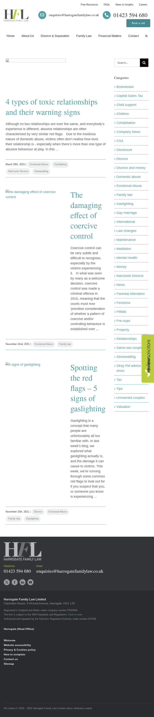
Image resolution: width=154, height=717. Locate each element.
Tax (119, 380)
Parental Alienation (130, 294)
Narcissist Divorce (18, 171)
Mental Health (126, 258)
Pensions (123, 303)
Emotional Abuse (39, 164)
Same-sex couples (130, 348)
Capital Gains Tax (129, 96)
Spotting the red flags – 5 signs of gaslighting (88, 388)
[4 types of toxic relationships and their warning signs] (36, 77)
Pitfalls (121, 312)
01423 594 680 (130, 15)
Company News (128, 132)
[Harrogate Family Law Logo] (16, 11)
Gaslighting (60, 164)
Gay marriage (126, 213)
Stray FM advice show (128, 368)
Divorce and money (131, 168)
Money (121, 267)
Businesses (125, 87)
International (125, 222)
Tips (119, 389)
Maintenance (126, 240)
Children (122, 114)
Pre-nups (123, 321)
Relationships (126, 339)
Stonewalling (41, 171)
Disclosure (124, 150)
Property (122, 330)
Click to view (75, 614)
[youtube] (30, 582)
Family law (65, 344)
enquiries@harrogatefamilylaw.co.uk (74, 15)
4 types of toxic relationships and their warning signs (51, 106)
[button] (146, 36)
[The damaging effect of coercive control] (36, 208)
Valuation (123, 407)
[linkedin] (23, 582)
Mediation (123, 249)
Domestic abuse (128, 177)
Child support (126, 105)
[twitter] (7, 582)
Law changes (126, 231)
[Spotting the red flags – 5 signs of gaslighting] (36, 381)
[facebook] (15, 582)
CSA (119, 141)
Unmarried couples (130, 398)
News (120, 285)
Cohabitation (125, 123)
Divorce (38, 511)
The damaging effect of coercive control (86, 215)
